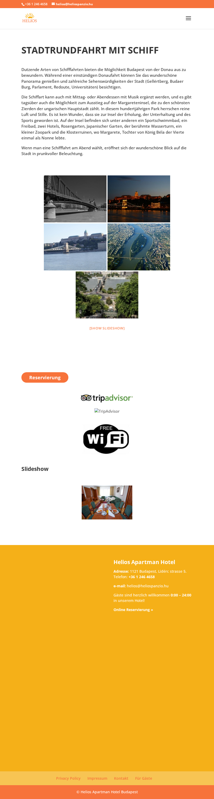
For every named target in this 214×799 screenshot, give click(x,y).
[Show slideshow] (107, 328)
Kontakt (121, 778)
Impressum (97, 778)
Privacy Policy (68, 778)
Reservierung (45, 377)
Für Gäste (143, 778)
